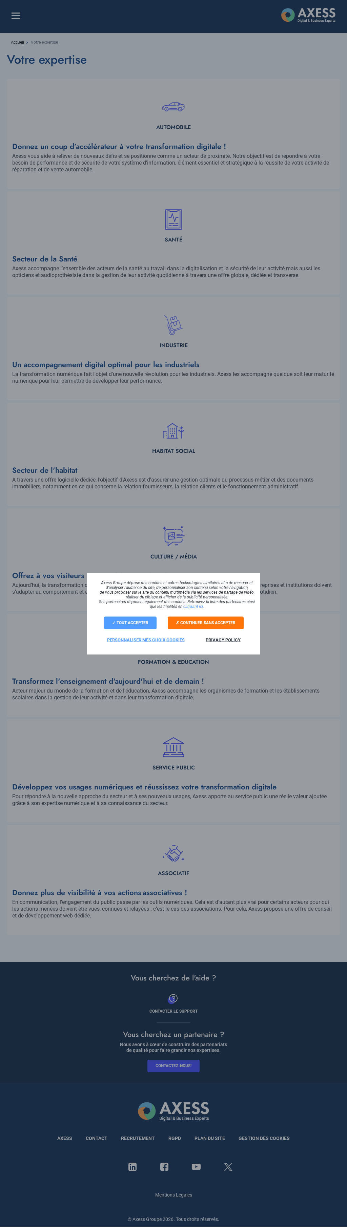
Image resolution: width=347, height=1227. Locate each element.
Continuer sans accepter (207, 622)
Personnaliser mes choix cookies (146, 639)
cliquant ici (193, 606)
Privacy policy (223, 639)
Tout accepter (132, 622)
